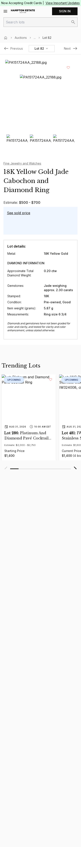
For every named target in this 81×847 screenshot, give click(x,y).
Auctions (21, 37)
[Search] (73, 22)
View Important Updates (63, 3)
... (35, 37)
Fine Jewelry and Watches (22, 163)
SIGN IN (65, 11)
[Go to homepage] (23, 11)
